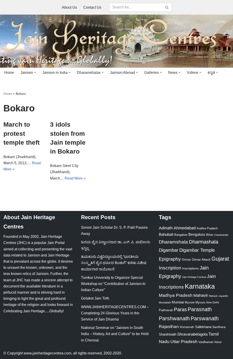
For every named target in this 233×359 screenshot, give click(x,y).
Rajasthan (169, 326)
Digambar (168, 250)
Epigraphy (170, 259)
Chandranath (221, 234)
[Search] (167, 7)
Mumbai (178, 302)
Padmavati (166, 310)
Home (9, 72)
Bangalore (180, 234)
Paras (180, 309)
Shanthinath (167, 334)
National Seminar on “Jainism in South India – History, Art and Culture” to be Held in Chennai (115, 334)
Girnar (186, 259)
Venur (218, 342)
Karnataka (200, 286)
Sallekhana (203, 327)
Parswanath (205, 318)
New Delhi (212, 302)
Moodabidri (165, 302)
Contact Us (92, 7)
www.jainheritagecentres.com (47, 353)
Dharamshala (173, 241)
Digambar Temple (197, 250)
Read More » (75, 178)
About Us (69, 7)
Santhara (218, 327)
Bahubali (166, 234)
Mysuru (200, 302)
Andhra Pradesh (207, 228)
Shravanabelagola (192, 334)
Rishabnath (187, 327)
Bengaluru (196, 234)
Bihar (209, 234)
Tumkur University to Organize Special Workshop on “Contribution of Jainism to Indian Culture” (113, 284)
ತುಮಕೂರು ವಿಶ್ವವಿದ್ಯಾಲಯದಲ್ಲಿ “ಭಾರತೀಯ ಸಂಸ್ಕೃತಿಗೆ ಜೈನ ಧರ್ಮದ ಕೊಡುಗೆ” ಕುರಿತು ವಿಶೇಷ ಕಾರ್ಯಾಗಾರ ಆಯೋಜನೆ (113, 263)
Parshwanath (174, 318)
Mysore (190, 302)
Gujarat (220, 259)
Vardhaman (205, 342)
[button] (35, 72)
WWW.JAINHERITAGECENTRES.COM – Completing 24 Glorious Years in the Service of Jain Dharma (115, 313)
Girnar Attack (201, 259)
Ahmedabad (185, 228)
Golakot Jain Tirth (95, 298)
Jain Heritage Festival (194, 277)
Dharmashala (203, 242)
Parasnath (200, 309)
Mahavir (200, 295)
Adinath (166, 228)
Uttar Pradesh (184, 341)
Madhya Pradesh (175, 295)
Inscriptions (190, 268)
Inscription (170, 268)
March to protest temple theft (21, 133)
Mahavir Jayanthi (218, 296)
